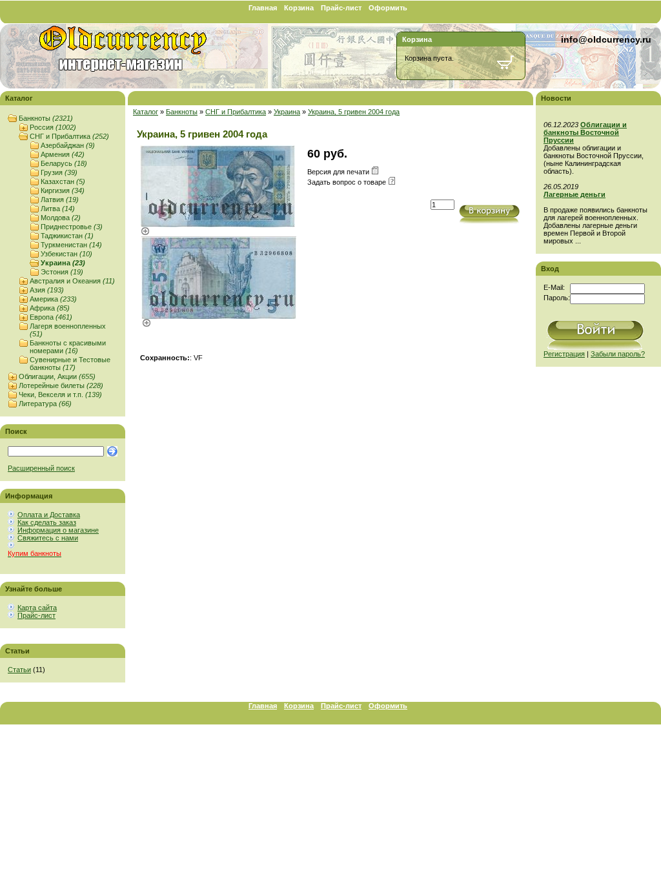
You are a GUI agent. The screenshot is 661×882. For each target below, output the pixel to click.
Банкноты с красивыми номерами (68, 346)
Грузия (59, 172)
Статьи (19, 669)
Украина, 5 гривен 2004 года (354, 112)
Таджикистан (67, 236)
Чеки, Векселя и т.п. (60, 394)
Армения (63, 154)
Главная (263, 8)
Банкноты (46, 118)
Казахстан (63, 181)
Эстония (62, 272)
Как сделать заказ (46, 522)
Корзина (299, 8)
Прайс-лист (341, 8)
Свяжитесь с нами (47, 538)
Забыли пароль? (618, 354)
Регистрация (564, 354)
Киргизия (63, 190)
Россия (53, 127)
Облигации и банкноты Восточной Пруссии (585, 132)
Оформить (388, 8)
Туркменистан (71, 245)
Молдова (61, 217)
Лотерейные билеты (61, 385)
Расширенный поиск (41, 468)
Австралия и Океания (72, 281)
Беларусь (64, 163)
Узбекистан (66, 254)
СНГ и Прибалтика (69, 136)
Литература (45, 403)
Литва (58, 208)
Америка (53, 299)
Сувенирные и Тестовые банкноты (70, 363)
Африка (50, 308)
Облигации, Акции (57, 376)
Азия (47, 290)
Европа (51, 317)
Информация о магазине (58, 530)
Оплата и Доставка (48, 514)
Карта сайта (37, 607)
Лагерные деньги (574, 194)
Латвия (60, 199)
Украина (63, 263)
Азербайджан (68, 145)
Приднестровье (72, 227)
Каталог (145, 112)
